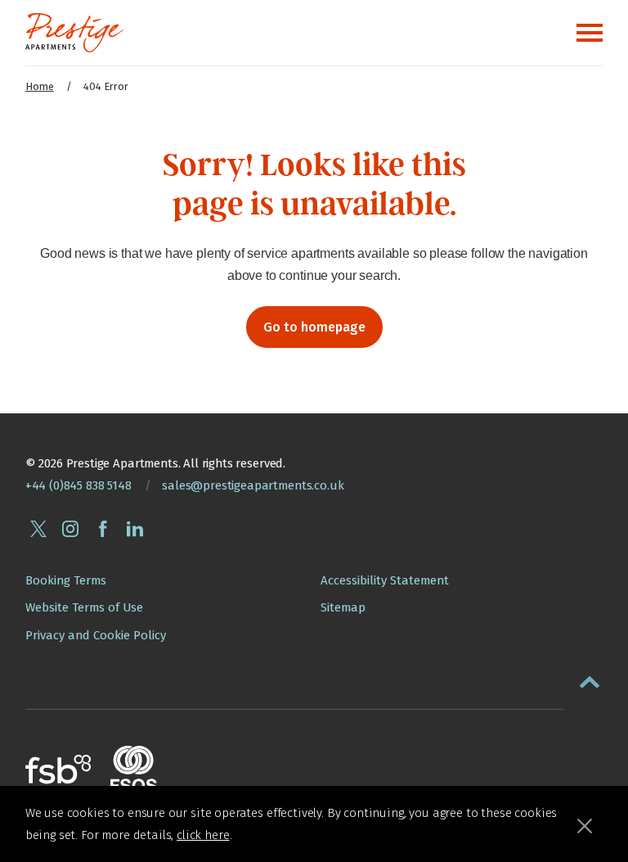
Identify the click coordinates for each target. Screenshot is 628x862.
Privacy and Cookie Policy (95, 635)
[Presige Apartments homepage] (74, 32)
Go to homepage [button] (314, 327)
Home (39, 86)
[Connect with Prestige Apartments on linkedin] (135, 529)
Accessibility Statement (385, 580)
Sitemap (343, 607)
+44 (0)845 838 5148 (78, 485)
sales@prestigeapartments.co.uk (252, 485)
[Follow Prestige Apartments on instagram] (70, 529)
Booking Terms (65, 580)
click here (203, 835)
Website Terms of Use (84, 607)
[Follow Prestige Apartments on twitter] (38, 529)
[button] (589, 679)
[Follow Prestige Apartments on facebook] (103, 529)
